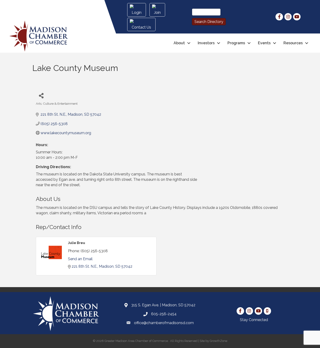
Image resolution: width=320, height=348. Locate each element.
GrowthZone (218, 341)
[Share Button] (41, 95)
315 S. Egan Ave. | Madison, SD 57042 (163, 305)
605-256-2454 (164, 314)
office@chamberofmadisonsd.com (164, 323)
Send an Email (80, 259)
